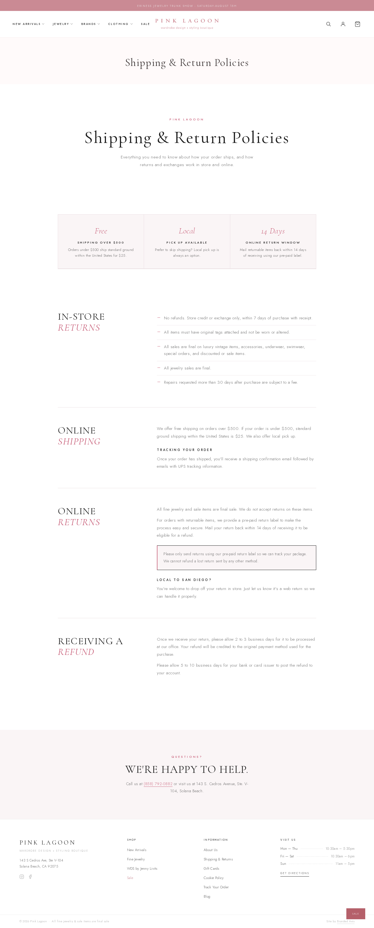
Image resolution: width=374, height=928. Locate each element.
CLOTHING (118, 24)
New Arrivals (136, 849)
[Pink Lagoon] (187, 24)
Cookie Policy (214, 877)
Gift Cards (211, 868)
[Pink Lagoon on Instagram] (21, 876)
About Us (210, 849)
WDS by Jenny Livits (142, 868)
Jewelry (61, 24)
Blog (207, 896)
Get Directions (294, 873)
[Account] (343, 24)
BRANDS (88, 24)
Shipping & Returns (218, 859)
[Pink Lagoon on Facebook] (30, 876)
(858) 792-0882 (158, 784)
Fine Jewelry (136, 859)
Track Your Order (216, 887)
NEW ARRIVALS (27, 24)
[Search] (328, 24)
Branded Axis (346, 921)
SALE (145, 24)
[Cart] (357, 24)
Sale (130, 877)
